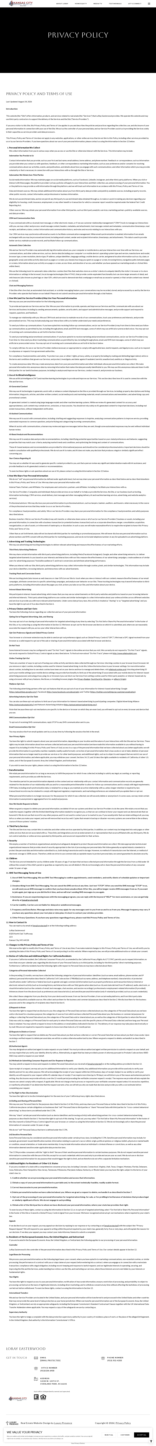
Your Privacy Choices (78, 1443)
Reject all (109, 1435)
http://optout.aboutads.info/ (21, 704)
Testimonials (115, 3)
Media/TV (97, 3)
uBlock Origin (120, 679)
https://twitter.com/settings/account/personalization (113, 692)
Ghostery (107, 679)
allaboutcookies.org (117, 669)
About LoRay (62, 3)
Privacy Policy (123, 1423)
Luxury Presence (63, 1423)
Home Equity (81, 3)
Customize (125, 1435)
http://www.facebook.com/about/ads (63, 692)
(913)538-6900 (47, 1371)
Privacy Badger (83, 679)
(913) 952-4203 (114, 1360)
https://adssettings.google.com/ (23, 692)
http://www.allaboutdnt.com (125, 653)
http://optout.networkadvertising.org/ (80, 704)
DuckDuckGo (96, 679)
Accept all (141, 1435)
